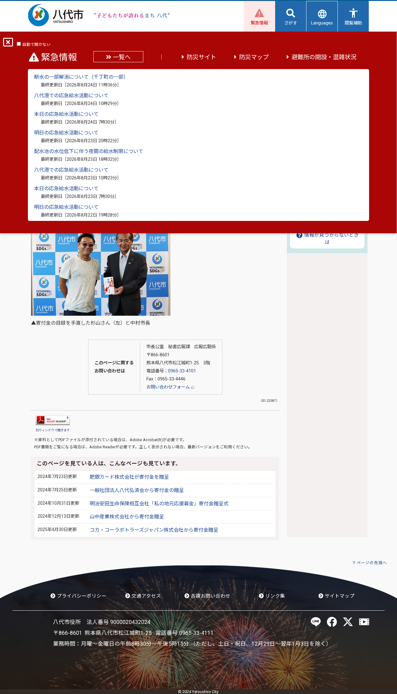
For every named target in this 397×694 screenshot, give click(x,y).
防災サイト (201, 57)
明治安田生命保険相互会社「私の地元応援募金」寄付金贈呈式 (159, 504)
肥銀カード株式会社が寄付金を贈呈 (129, 477)
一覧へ (121, 57)
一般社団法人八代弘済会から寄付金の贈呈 (137, 490)
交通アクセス (145, 596)
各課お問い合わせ (210, 596)
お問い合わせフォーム (168, 387)
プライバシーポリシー (81, 596)
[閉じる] (8, 44)
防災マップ (254, 57)
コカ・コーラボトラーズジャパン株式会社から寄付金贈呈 (154, 530)
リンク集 (274, 596)
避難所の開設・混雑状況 (324, 57)
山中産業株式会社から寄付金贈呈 (127, 517)
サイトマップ (339, 596)
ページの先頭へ (372, 562)
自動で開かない (36, 44)
